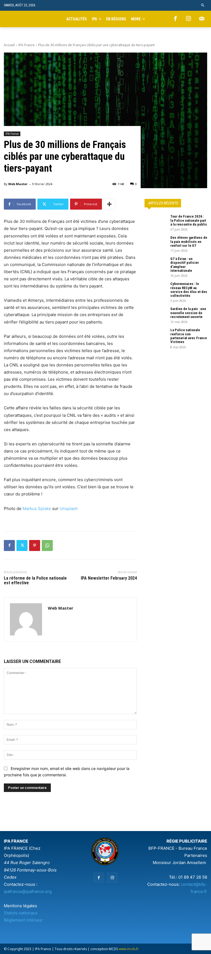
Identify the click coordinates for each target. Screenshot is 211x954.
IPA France (26, 45)
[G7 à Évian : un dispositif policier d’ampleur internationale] (155, 264)
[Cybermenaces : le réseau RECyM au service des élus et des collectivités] (155, 289)
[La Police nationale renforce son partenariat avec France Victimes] (155, 336)
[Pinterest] (34, 545)
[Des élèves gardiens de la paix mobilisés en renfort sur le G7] (155, 243)
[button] (203, 5)
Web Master (17, 184)
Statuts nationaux (21, 912)
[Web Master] (26, 619)
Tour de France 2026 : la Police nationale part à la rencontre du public (188, 220)
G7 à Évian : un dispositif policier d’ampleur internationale (184, 265)
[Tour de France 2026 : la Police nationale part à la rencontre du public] (155, 222)
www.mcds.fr (129, 949)
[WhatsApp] (47, 545)
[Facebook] (175, 18)
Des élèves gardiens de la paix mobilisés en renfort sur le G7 (188, 241)
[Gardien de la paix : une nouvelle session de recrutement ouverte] (155, 314)
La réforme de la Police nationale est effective (35, 580)
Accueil (9, 45)
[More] (109, 204)
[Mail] (201, 18)
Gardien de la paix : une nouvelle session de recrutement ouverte (188, 313)
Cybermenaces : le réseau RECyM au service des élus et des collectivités (188, 290)
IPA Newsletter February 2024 (109, 578)
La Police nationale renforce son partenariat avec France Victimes (188, 336)
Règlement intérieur (23, 920)
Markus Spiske (37, 508)
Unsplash (69, 508)
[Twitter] (21, 545)
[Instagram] (188, 18)
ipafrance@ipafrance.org (28, 891)
